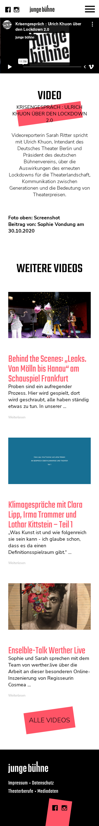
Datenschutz (43, 783)
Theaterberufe (20, 791)
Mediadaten (47, 791)
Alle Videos (49, 720)
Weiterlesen (17, 417)
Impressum (18, 783)
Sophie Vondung (56, 224)
